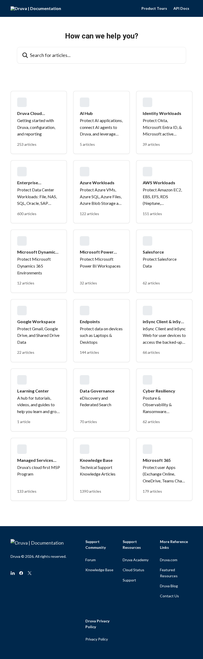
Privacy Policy (96, 639)
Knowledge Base (99, 570)
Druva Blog (169, 586)
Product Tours (154, 8)
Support (129, 580)
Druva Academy (136, 560)
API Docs (181, 8)
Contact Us (169, 596)
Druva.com (168, 560)
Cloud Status (133, 570)
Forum (90, 560)
